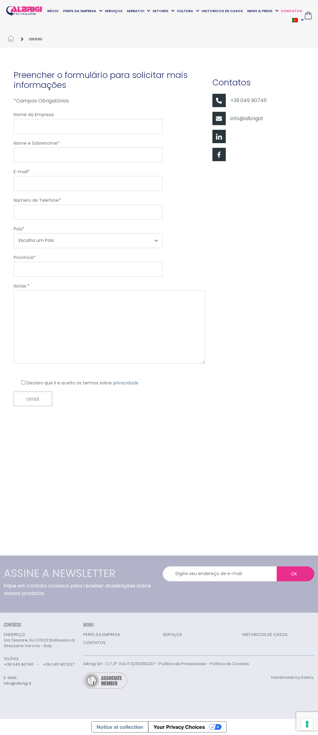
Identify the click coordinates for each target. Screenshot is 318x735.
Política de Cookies (229, 664)
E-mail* (22, 172)
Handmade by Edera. (292, 677)
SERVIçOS (113, 10)
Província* (25, 257)
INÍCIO (53, 10)
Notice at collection (120, 727)
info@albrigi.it (246, 118)
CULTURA (185, 10)
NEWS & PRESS (259, 10)
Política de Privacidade (182, 664)
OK (294, 574)
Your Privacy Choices (179, 727)
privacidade (126, 383)
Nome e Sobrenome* (37, 143)
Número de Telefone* (37, 200)
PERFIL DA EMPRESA (79, 10)
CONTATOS (291, 10)
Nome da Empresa (34, 114)
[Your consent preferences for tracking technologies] (307, 724)
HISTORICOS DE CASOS (222, 10)
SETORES (160, 10)
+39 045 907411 (248, 100)
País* (19, 229)
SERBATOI (135, 10)
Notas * (22, 286)
